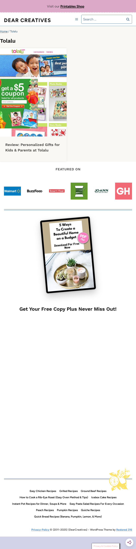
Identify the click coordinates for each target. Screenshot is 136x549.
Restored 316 (124, 529)
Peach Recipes (45, 510)
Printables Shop (72, 6)
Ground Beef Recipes (93, 491)
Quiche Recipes (90, 510)
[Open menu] (76, 19)
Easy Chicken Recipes (43, 491)
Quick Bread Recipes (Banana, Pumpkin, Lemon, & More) (68, 516)
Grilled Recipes (68, 491)
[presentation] (33, 92)
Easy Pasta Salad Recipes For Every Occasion (97, 503)
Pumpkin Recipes (67, 510)
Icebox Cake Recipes (103, 497)
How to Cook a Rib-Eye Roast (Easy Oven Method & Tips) (54, 497)
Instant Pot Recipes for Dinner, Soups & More (39, 503)
